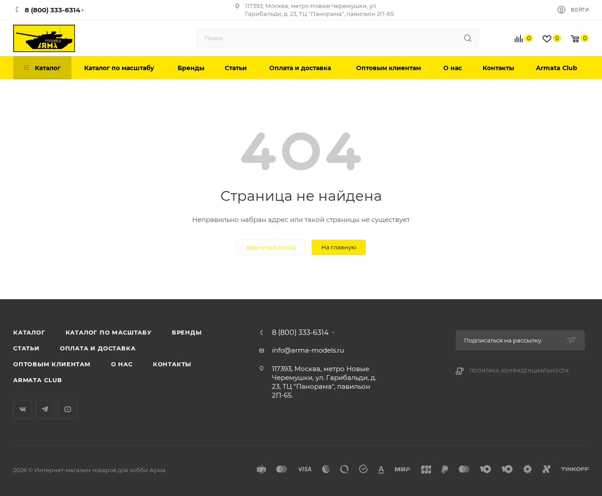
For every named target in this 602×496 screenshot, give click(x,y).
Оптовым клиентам (52, 364)
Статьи (26, 348)
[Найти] (468, 38)
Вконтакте (22, 409)
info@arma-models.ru (308, 350)
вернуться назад (271, 247)
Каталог (29, 332)
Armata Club (37, 379)
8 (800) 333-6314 (300, 332)
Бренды (187, 332)
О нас (122, 364)
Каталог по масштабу (109, 332)
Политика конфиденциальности (519, 371)
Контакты (172, 364)
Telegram (45, 409)
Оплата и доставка (98, 348)
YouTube (67, 409)
